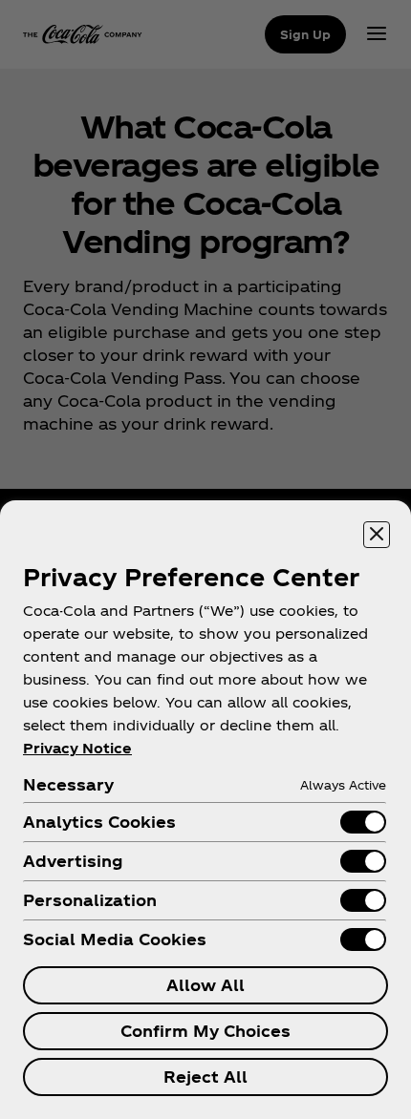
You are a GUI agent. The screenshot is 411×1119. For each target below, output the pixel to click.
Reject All (205, 1076)
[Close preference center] (376, 534)
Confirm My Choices (205, 1031)
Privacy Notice (77, 748)
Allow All (205, 985)
